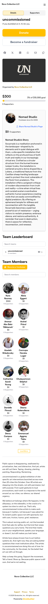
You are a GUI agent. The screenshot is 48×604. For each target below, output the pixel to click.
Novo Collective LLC (11, 4)
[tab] (13, 13)
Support (17, 592)
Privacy (24, 592)
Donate (24, 32)
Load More (24, 451)
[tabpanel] (24, 291)
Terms (31, 592)
